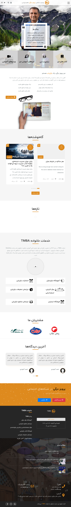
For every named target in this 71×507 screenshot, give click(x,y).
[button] (38, 188)
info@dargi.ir (25, 487)
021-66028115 (56, 487)
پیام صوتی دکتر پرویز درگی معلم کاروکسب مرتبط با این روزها (42, 459)
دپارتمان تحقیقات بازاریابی (25, 435)
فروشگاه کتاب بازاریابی (26, 431)
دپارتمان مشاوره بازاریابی (25, 424)
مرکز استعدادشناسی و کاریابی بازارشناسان (21, 427)
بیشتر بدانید (10, 97)
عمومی (40, 157)
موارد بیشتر (35, 193)
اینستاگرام (58, 400)
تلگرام (43, 400)
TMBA (49, 411)
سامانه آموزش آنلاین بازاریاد (24, 438)
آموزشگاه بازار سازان (26, 420)
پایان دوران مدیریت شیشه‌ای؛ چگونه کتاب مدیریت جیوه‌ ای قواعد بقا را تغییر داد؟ (20, 163)
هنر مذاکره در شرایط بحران (55, 161)
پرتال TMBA (28, 416)
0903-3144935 (56, 489)
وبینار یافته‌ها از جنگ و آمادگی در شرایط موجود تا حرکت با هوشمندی (40, 468)
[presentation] (6, 331)
